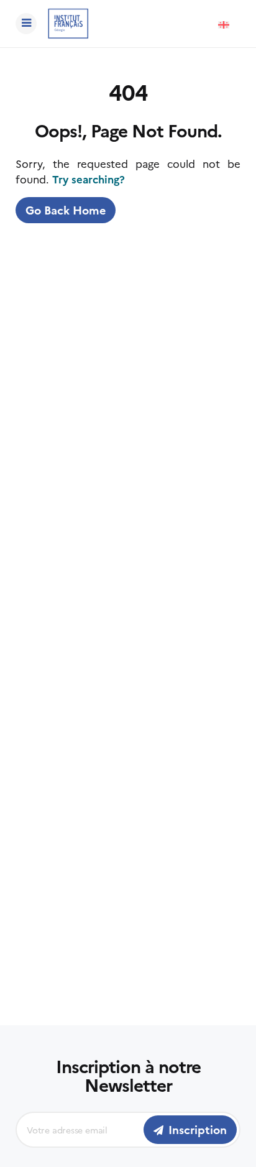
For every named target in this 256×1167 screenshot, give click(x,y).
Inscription (197, 1129)
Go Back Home (65, 210)
